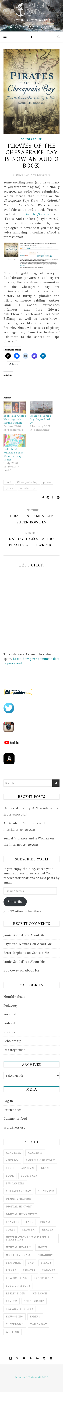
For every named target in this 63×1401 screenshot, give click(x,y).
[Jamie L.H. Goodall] (31, 15)
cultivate (46, 1191)
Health (48, 1229)
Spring (35, 1316)
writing (12, 1332)
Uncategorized (14, 1050)
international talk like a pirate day (28, 1238)
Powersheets (16, 1278)
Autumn (27, 1168)
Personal (10, 1014)
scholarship (27, 488)
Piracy (46, 1262)
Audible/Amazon (38, 214)
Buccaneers (15, 1183)
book (9, 482)
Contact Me (40, 953)
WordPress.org (14, 1127)
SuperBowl (14, 1324)
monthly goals (18, 1255)
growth (28, 1229)
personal (13, 1262)
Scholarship (31, 139)
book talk (29, 1175)
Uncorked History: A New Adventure (31, 808)
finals (45, 1222)
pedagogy (45, 1255)
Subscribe (15, 902)
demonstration (18, 1198)
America (12, 1160)
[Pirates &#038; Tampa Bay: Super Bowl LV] (41, 407)
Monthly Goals (14, 997)
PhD (31, 1262)
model (43, 1247)
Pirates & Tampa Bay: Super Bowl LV (40, 419)
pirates (10, 488)
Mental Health (18, 1247)
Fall (29, 1222)
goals (10, 1229)
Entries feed (13, 1110)
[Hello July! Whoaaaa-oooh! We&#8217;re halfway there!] (15, 440)
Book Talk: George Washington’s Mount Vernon (15, 419)
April (10, 1168)
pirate (47, 482)
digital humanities (22, 1214)
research (40, 1293)
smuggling (14, 1316)
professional (44, 1278)
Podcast (9, 1023)
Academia (13, 1152)
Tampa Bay (38, 1324)
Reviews (9, 1032)
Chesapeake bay (27, 482)
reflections (16, 1293)
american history (40, 1160)
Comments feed (15, 1118)
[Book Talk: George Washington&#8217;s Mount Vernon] (15, 407)
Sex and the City (19, 1308)
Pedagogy (11, 1006)
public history (18, 1285)
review (11, 1301)
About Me (37, 935)
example (12, 1222)
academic (35, 1152)
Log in (8, 1101)
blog (45, 1168)
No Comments (41, 174)
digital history (19, 1206)
